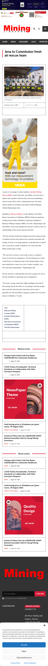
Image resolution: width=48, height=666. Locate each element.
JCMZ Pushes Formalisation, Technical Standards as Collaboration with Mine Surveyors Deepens (20, 369)
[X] (17, 111)
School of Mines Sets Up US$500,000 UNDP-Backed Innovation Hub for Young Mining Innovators (23, 438)
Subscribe (40, 594)
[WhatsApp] (22, 111)
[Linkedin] (6, 111)
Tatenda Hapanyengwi (11, 327)
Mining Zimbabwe (17, 214)
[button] (44, 625)
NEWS (4, 60)
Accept (24, 645)
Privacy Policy (15, 663)
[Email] (28, 111)
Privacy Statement (30, 663)
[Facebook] (12, 111)
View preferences (24, 657)
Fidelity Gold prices (11, 430)
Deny (24, 651)
